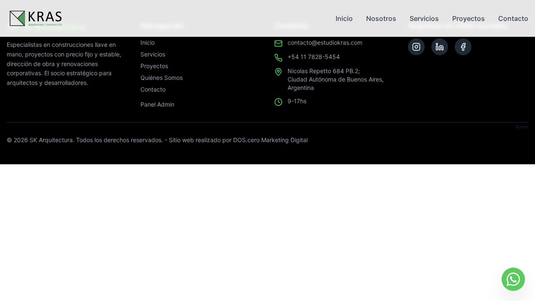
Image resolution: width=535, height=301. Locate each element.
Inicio (344, 18)
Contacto (513, 18)
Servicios (424, 18)
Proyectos (468, 18)
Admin (522, 126)
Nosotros (381, 18)
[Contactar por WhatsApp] (513, 279)
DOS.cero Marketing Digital (270, 139)
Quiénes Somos (161, 77)
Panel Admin (157, 104)
